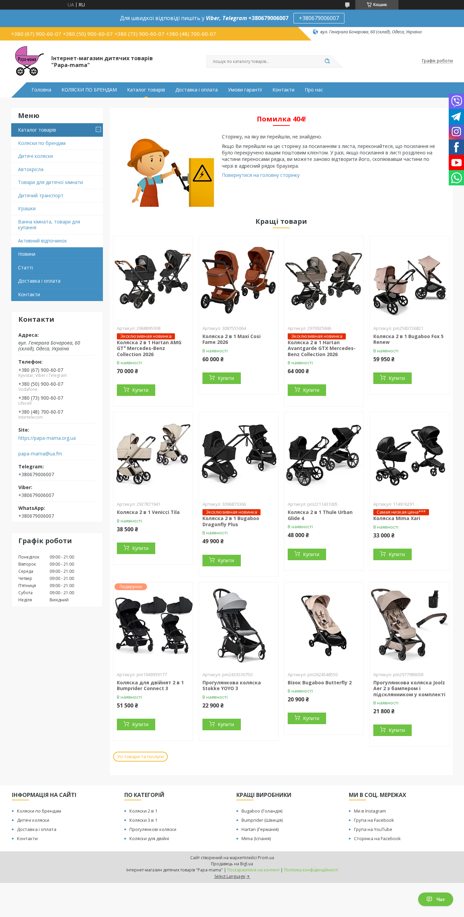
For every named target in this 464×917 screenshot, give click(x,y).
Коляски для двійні (149, 838)
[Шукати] (327, 61)
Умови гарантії (245, 89)
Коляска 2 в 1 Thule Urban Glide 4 (320, 515)
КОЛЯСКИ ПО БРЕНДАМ (89, 89)
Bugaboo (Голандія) (262, 811)
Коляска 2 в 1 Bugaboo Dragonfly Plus (230, 521)
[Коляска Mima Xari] (409, 454)
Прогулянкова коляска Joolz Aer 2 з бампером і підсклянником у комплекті (409, 688)
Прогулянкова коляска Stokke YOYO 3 (231, 685)
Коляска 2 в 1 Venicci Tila (148, 512)
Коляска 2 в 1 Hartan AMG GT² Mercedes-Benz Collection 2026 (149, 348)
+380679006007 (319, 18)
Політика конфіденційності (311, 870)
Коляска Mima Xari (396, 518)
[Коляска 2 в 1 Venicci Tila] (153, 454)
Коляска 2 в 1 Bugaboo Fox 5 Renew (408, 339)
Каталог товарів (146, 89)
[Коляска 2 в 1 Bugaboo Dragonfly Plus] (238, 454)
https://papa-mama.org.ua (47, 438)
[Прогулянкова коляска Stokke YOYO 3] (238, 624)
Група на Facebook (374, 820)
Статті (25, 267)
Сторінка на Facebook (377, 838)
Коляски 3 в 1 (143, 820)
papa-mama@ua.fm (40, 454)
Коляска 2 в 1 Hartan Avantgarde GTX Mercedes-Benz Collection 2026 (322, 348)
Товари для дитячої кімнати (50, 182)
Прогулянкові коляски (152, 829)
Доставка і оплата (196, 89)
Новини (26, 254)
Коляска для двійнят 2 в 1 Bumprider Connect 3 (150, 685)
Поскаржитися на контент (253, 870)
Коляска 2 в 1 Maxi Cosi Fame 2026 (231, 339)
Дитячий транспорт (41, 195)
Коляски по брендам (42, 143)
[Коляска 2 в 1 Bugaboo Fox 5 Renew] (409, 278)
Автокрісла (30, 169)
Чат (440, 899)
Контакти (283, 89)
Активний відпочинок (42, 240)
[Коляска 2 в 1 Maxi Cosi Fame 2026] (238, 278)
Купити (140, 390)
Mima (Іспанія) (256, 838)
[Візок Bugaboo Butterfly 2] (323, 624)
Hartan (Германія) (260, 829)
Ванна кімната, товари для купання (49, 224)
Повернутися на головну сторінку (261, 175)
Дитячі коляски (35, 156)
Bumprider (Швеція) (262, 820)
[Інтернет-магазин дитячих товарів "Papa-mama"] (28, 61)
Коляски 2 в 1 (143, 811)
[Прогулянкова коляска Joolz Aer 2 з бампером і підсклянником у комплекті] (409, 624)
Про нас (314, 89)
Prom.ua (266, 858)
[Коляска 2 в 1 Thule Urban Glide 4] (323, 454)
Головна (41, 89)
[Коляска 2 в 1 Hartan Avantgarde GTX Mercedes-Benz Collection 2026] (323, 278)
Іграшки (27, 208)
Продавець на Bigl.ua (232, 864)
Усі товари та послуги (140, 756)
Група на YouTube (373, 829)
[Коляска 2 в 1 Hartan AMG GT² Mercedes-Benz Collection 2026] (153, 278)
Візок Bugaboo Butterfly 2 (320, 682)
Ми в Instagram (370, 811)
